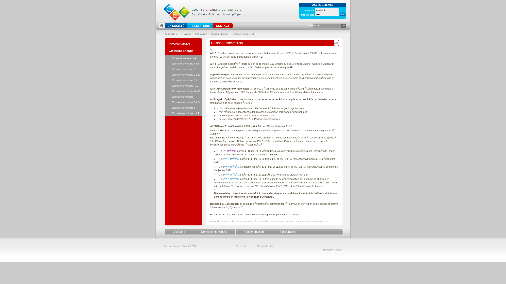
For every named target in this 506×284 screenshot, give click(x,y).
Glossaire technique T (183, 107)
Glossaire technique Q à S (186, 102)
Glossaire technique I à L (185, 85)
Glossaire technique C (183, 69)
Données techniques (214, 231)
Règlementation (254, 231)
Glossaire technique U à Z (185, 113)
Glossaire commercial (243, 34)
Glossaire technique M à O (186, 91)
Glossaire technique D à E (186, 74)
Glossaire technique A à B (185, 63)
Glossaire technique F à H (185, 80)
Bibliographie (288, 231)
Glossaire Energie (181, 50)
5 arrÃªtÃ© (231, 179)
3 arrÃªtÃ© (230, 166)
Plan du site (241, 246)
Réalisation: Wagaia (332, 249)
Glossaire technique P (183, 96)
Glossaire (179, 231)
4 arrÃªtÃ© (231, 174)
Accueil (187, 34)
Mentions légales (265, 246)
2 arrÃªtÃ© (231, 159)
